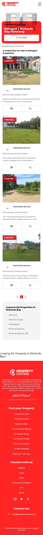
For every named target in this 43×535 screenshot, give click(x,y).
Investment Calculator (21, 454)
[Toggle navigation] (39, 4)
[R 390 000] (21, 70)
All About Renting (21, 449)
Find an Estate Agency (21, 429)
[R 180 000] (21, 129)
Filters (23, 38)
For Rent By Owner (22, 439)
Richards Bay (8, 46)
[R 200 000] (21, 188)
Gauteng (18, 31)
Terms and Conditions (21, 483)
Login (21, 473)
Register (21, 468)
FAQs (21, 478)
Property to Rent (21, 419)
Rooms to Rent (21, 424)
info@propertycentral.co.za (23, 514)
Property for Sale (21, 414)
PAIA (21, 488)
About (21, 493)
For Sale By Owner (21, 434)
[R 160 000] (21, 247)
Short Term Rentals (21, 444)
